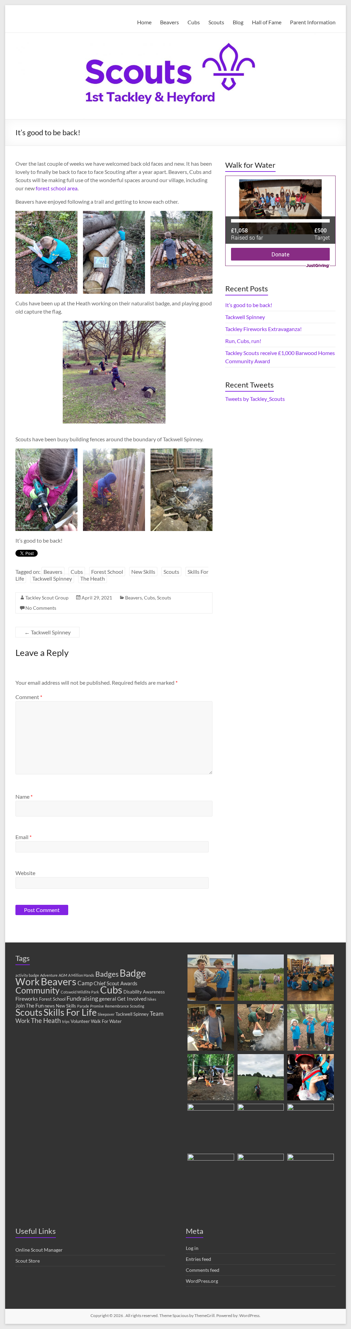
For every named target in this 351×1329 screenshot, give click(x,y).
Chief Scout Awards (115, 983)
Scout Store (27, 1261)
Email (23, 837)
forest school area (56, 188)
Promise (97, 1006)
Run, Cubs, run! (243, 341)
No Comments (40, 608)
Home (144, 22)
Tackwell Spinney (52, 578)
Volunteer (80, 1021)
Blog (238, 22)
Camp (85, 983)
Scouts (216, 22)
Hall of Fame (266, 22)
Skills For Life (70, 1012)
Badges (107, 974)
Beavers (169, 22)
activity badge (27, 975)
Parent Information (313, 22)
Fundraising (82, 998)
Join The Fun (29, 1005)
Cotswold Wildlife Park (80, 992)
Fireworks (26, 999)
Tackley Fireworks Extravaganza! (263, 329)
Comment (28, 697)
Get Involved (131, 999)
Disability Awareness (144, 992)
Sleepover (106, 1014)
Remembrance (117, 1006)
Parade (83, 1006)
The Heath (92, 578)
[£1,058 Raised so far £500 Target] (280, 179)
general (107, 999)
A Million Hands (81, 975)
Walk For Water (106, 1021)
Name (24, 796)
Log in (192, 1248)
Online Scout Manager (39, 1250)
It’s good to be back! (248, 305)
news (50, 1006)
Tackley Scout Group (47, 597)
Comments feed (202, 1270)
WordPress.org (202, 1281)
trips (66, 1021)
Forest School (107, 571)
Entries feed (198, 1259)
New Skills (143, 571)
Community (37, 990)
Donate (280, 254)
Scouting (137, 1006)
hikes (151, 999)
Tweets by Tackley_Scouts (255, 398)
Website (25, 873)
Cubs (193, 22)
